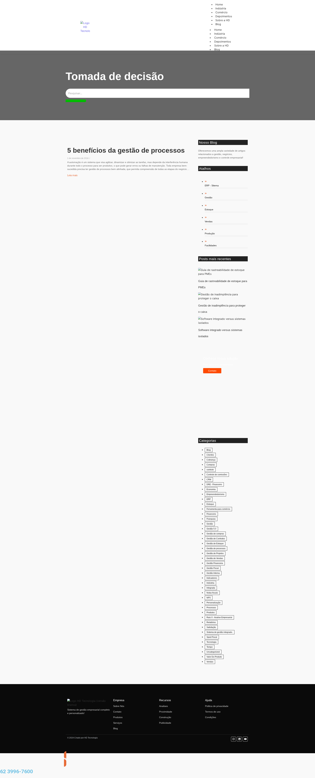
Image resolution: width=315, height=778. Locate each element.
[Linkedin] (239, 739)
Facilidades (211, 245)
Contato (117, 711)
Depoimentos (222, 41)
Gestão (208, 197)
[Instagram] (233, 739)
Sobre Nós (118, 706)
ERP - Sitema (212, 185)
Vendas (208, 221)
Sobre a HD (222, 20)
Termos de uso (212, 711)
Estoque (209, 209)
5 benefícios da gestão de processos (126, 150)
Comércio (220, 37)
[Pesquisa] (76, 100)
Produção (210, 233)
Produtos (118, 717)
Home (218, 29)
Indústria (219, 33)
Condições (210, 717)
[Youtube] (245, 739)
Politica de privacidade (216, 706)
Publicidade (165, 723)
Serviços (117, 723)
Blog (218, 24)
